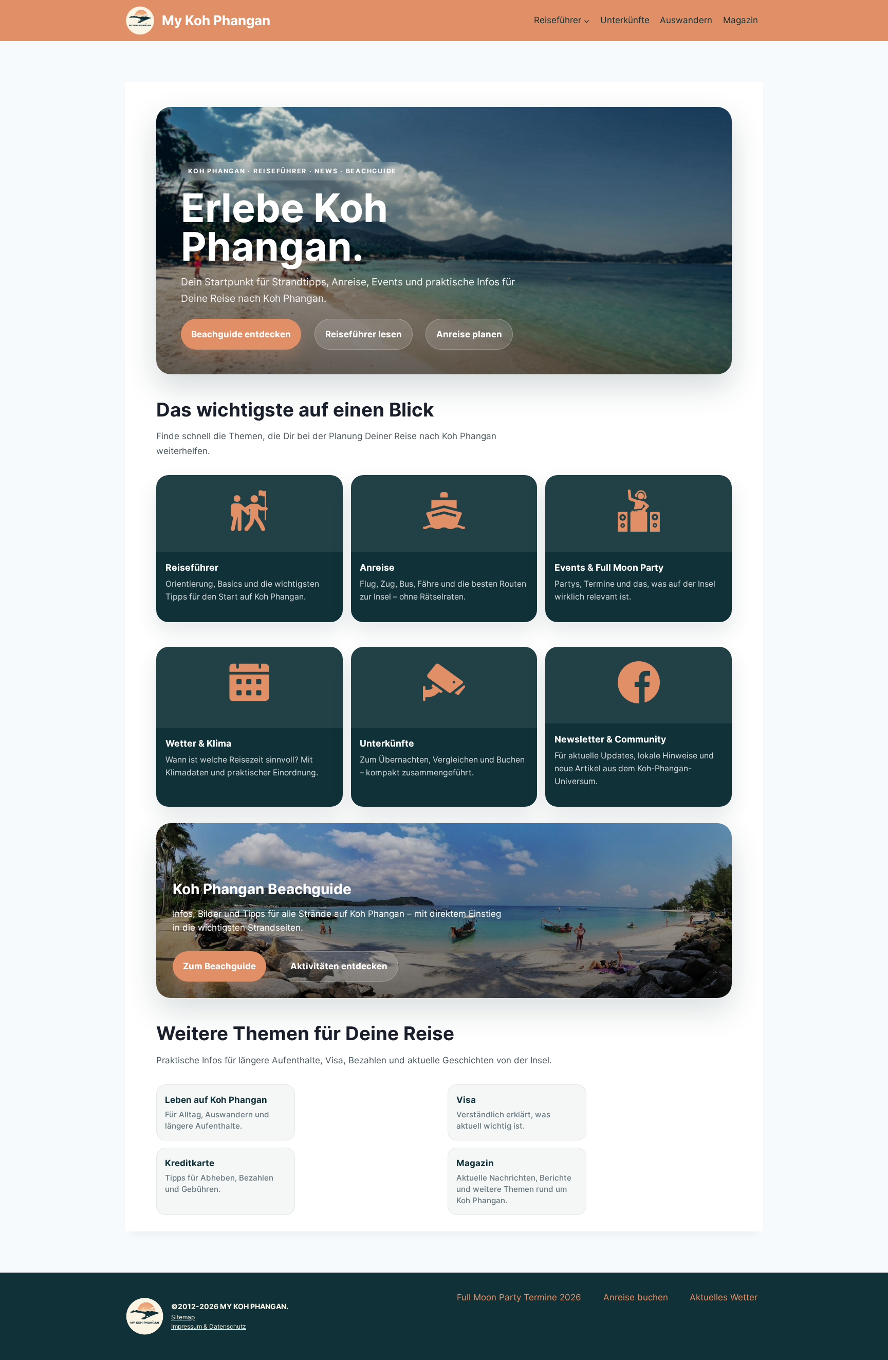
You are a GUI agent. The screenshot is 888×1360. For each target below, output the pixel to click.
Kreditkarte (219, 1176)
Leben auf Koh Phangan (217, 1113)
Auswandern (686, 20)
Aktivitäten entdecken (338, 966)
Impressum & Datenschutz (208, 1326)
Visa (503, 1113)
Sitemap (183, 1317)
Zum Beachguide (219, 966)
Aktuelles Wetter (723, 1297)
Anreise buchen (635, 1297)
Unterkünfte (625, 20)
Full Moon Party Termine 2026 (519, 1297)
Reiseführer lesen (363, 334)
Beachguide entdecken (241, 334)
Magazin (740, 20)
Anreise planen (469, 334)
